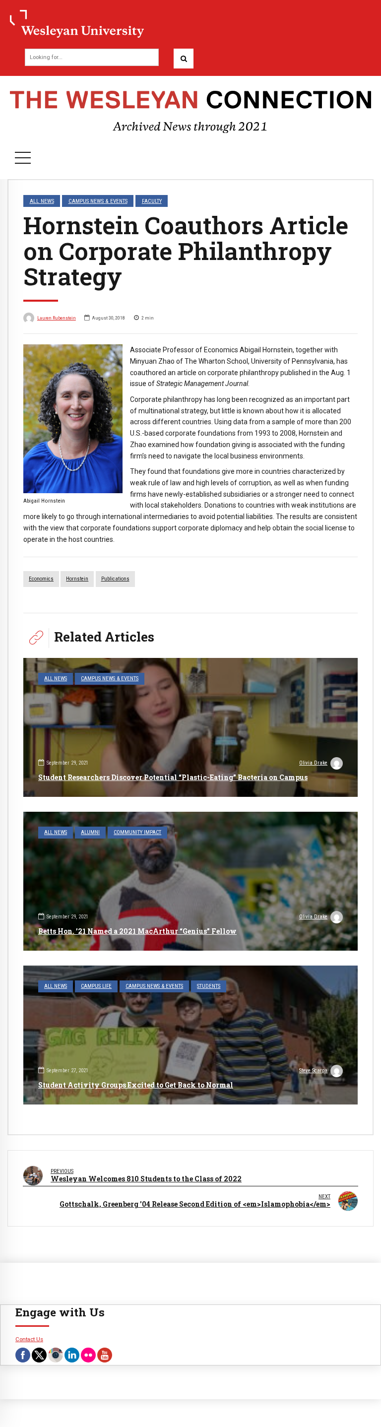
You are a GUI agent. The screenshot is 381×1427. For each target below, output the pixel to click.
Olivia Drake (313, 763)
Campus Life (96, 986)
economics (41, 579)
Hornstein (77, 579)
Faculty (152, 200)
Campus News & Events (97, 200)
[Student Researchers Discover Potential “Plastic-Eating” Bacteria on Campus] (190, 727)
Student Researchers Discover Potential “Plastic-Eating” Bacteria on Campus (173, 777)
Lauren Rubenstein (56, 318)
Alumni (90, 832)
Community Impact (137, 832)
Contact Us (29, 1339)
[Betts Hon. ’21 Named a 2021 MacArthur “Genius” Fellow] (190, 881)
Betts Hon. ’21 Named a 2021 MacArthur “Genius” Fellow (137, 931)
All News (42, 200)
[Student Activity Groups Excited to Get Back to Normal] (190, 1035)
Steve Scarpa (313, 1070)
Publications (115, 579)
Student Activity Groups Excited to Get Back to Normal (135, 1085)
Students (208, 986)
